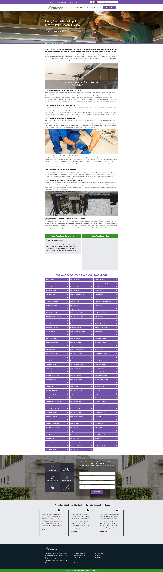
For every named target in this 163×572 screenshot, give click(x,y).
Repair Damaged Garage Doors (101, 375)
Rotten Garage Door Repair (100, 401)
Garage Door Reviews (74, 394)
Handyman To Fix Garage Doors (101, 327)
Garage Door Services (86, 7)
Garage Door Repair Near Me (76, 390)
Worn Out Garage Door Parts (100, 445)
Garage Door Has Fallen (75, 279)
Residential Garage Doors (100, 382)
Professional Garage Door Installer (102, 371)
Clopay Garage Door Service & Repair (53, 316)
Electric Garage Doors (50, 334)
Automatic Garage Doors (51, 290)
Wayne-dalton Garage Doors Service (102, 434)
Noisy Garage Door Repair (75, 327)
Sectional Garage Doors (100, 412)
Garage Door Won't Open (100, 297)
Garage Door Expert (50, 405)
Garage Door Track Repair (75, 445)
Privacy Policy (78, 562)
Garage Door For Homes (50, 419)
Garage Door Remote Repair (76, 382)
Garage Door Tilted (74, 434)
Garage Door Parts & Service (76, 371)
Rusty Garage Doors (99, 405)
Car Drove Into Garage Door (51, 305)
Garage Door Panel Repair (75, 368)
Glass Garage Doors (99, 316)
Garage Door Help (73, 283)
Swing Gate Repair (98, 427)
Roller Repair (97, 390)
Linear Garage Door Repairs (100, 338)
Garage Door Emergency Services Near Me (54, 401)
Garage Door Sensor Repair (75, 401)
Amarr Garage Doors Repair (51, 283)
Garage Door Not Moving (75, 338)
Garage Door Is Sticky (74, 301)
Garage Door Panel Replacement (77, 364)
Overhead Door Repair (99, 357)
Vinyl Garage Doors (99, 431)
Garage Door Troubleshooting (76, 449)
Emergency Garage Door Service (52, 338)
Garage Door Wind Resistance (101, 286)
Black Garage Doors (50, 297)
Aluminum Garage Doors (50, 279)
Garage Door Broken (50, 368)
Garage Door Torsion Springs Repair (77, 442)
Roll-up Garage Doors (99, 386)
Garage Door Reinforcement (76, 379)
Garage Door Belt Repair (51, 364)
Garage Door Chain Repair (51, 379)
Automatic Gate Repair (50, 294)
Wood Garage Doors (99, 442)
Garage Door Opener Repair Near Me (77, 360)
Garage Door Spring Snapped (76, 423)
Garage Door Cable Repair (51, 371)
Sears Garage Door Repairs (100, 408)
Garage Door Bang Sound (51, 357)
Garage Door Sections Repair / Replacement (79, 397)
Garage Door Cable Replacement (52, 375)
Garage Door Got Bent (50, 434)
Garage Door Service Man (75, 405)
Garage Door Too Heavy (75, 438)
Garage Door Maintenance (75, 323)
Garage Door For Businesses (51, 416)
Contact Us (97, 7)
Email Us (73, 2)
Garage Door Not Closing (75, 334)
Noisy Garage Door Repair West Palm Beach (58, 43)
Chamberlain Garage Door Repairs (52, 312)
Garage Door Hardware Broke (52, 449)
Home (77, 7)
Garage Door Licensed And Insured (77, 312)
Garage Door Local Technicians (76, 316)
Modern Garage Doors (99, 346)
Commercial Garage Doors (51, 323)
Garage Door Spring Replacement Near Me (78, 419)
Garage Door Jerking (74, 309)
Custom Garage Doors (50, 331)
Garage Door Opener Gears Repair (77, 349)
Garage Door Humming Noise (51, 445)
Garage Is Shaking (98, 305)
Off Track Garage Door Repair (101, 353)
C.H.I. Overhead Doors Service (52, 301)
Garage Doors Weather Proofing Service (103, 301)
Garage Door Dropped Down (51, 390)
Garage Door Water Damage (100, 279)
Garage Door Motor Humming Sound (77, 331)
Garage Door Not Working (75, 342)
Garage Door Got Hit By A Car (52, 438)
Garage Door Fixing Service (51, 412)
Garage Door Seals (49, 386)
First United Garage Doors (51, 349)
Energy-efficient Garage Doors (52, 342)
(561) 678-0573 (110, 7)
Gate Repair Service (99, 309)
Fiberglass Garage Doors (51, 346)
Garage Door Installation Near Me (77, 294)
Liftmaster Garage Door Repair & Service (103, 334)
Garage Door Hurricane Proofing (76, 286)
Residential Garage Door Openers (101, 379)
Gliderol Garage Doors (99, 320)
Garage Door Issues (74, 305)
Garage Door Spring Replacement (77, 416)
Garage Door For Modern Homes (52, 423)
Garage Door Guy (49, 442)
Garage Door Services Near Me (76, 408)
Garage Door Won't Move (100, 294)
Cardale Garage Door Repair (51, 309)
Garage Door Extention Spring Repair (53, 408)
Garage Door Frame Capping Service (53, 427)
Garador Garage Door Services (52, 353)
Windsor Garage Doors (99, 438)
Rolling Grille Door (98, 394)
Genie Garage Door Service (100, 312)
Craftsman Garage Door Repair (52, 327)
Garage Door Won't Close (100, 290)
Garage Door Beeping (50, 360)
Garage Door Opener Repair (75, 357)
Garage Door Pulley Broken (75, 375)
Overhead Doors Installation (100, 364)
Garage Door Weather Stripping (101, 283)
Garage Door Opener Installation (76, 353)
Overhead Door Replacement (101, 360)
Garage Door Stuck (74, 427)
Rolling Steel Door (98, 397)
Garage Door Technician (75, 431)
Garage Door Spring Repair (75, 412)
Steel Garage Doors (99, 423)
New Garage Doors (99, 349)
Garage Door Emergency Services (52, 397)
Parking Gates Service (99, 368)
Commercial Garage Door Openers (52, 320)
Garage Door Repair (74, 386)
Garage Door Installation (75, 290)
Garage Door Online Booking (76, 346)
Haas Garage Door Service (100, 323)
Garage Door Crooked (50, 382)
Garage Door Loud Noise (75, 320)
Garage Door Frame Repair (51, 431)
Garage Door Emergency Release (52, 394)
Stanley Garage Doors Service (101, 419)
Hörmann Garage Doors (99, 331)
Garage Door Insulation (75, 297)
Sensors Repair (98, 416)
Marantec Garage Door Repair (101, 342)
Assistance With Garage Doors (52, 286)
